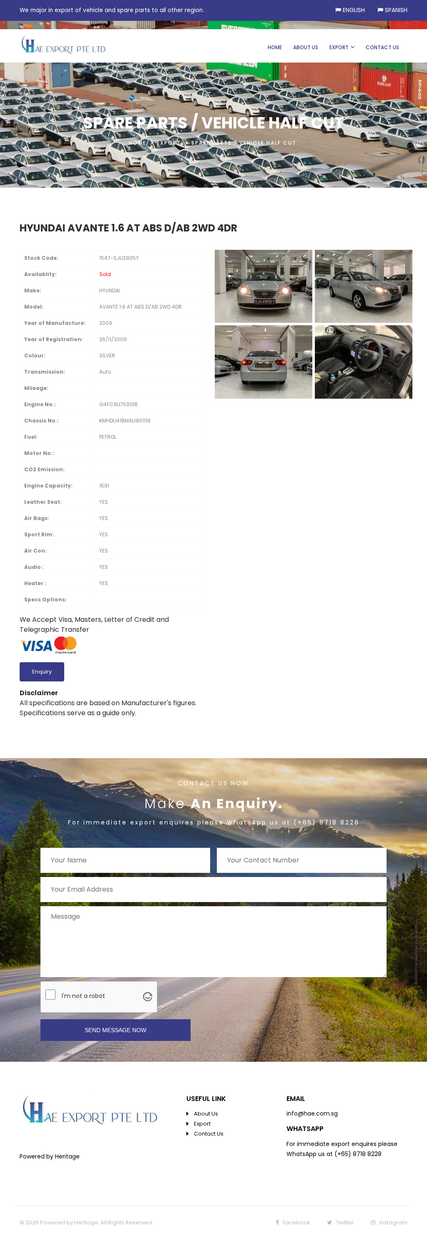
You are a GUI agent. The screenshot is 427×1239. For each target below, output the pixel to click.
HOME (275, 47)
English (354, 10)
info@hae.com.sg (312, 1113)
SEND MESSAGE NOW (115, 1030)
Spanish (396, 10)
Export (202, 1124)
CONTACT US (382, 47)
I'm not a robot (83, 996)
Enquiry (42, 672)
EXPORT (339, 47)
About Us (206, 1114)
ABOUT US (305, 47)
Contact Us (209, 1134)
